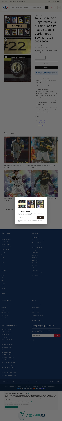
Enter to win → (41, 217)
